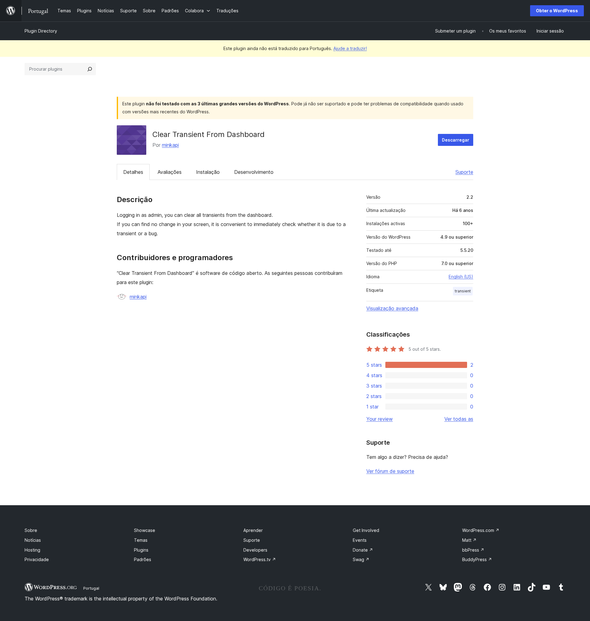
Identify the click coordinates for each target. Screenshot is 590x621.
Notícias (33, 540)
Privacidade (37, 559)
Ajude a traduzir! (350, 48)
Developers (255, 550)
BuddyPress (477, 559)
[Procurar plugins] (90, 69)
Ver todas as (458, 419)
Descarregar (455, 140)
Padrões (142, 559)
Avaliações (170, 172)
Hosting (32, 550)
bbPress (473, 550)
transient (463, 291)
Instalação (208, 172)
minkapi (170, 145)
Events (360, 540)
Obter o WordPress (557, 10)
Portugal (91, 588)
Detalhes (133, 172)
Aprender (253, 530)
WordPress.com (480, 530)
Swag (361, 559)
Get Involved (366, 530)
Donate (363, 550)
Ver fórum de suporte (390, 471)
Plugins (141, 550)
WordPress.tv (259, 559)
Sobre (31, 530)
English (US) (461, 276)
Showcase (144, 530)
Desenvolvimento (253, 172)
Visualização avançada (392, 308)
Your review (379, 419)
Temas (141, 540)
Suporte (464, 172)
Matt (469, 540)
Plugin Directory (41, 30)
